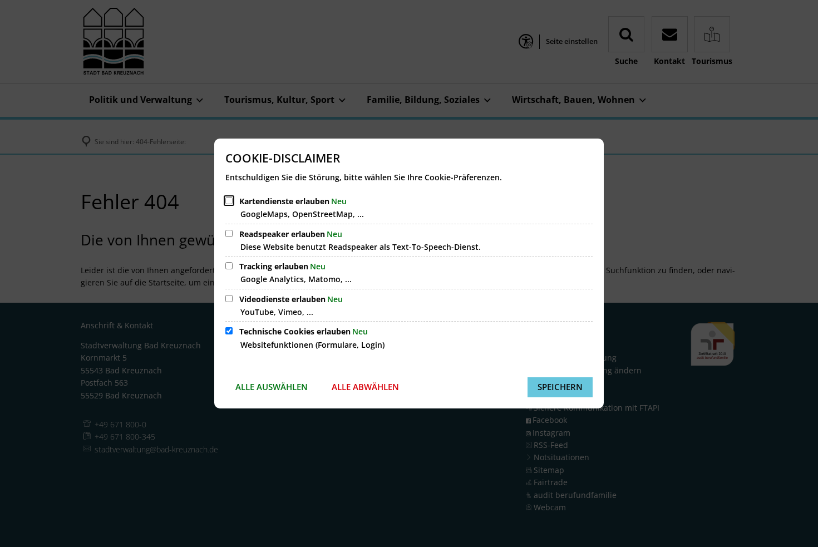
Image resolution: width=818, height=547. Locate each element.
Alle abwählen (365, 386)
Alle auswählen (271, 386)
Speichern (560, 386)
